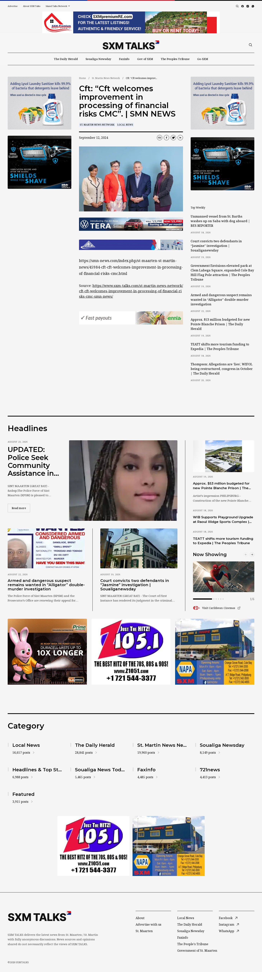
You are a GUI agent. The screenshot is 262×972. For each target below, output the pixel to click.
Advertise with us (148, 924)
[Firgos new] (214, 652)
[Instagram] (247, 6)
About (140, 918)
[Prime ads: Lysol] (39, 103)
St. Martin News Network (106, 78)
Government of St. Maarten (197, 950)
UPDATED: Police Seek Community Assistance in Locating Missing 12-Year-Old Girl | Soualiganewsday (32, 461)
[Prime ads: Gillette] (39, 162)
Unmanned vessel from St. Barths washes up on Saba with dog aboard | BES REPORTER (220, 221)
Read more (21, 508)
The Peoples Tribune (175, 59)
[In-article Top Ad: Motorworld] (131, 224)
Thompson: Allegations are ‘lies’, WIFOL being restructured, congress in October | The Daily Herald (222, 368)
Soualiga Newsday (98, 59)
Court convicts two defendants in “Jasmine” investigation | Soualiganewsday (216, 245)
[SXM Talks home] (130, 44)
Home (82, 78)
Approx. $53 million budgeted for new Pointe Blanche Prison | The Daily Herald (220, 324)
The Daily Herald (66, 59)
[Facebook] (242, 6)
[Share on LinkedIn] (180, 137)
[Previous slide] (246, 554)
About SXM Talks (31, 6)
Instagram (226, 924)
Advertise (13, 6)
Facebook (226, 918)
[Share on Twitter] (173, 137)
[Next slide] (252, 554)
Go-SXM (202, 59)
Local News (125, 124)
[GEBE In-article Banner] (131, 245)
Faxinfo (124, 59)
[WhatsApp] (252, 6)
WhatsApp (226, 931)
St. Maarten (144, 931)
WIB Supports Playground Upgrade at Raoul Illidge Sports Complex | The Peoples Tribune (223, 519)
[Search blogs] (237, 6)
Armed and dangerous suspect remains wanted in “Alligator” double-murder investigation (221, 299)
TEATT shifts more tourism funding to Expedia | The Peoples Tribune (220, 346)
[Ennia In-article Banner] (131, 318)
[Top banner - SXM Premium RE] (131, 22)
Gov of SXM (145, 59)
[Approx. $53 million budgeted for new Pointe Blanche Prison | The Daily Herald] (223, 456)
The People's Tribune (192, 944)
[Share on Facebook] (166, 137)
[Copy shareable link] (159, 137)
